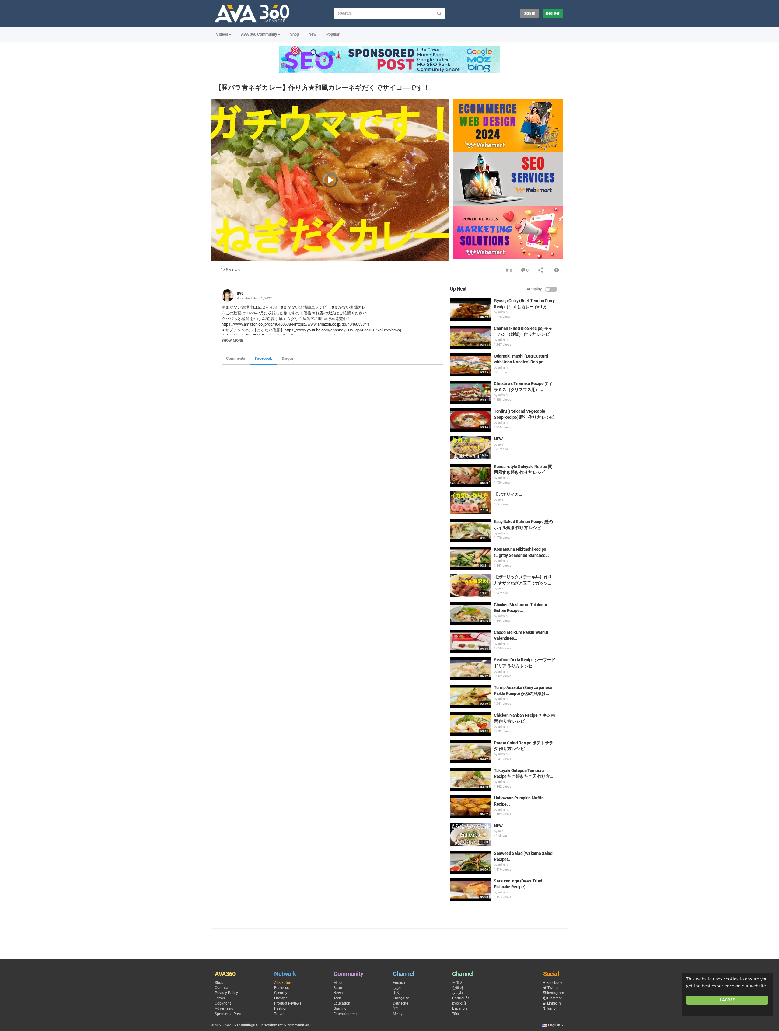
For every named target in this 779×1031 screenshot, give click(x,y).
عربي (397, 988)
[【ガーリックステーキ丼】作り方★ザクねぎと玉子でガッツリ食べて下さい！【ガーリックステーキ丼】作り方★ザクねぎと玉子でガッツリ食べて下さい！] (470, 585)
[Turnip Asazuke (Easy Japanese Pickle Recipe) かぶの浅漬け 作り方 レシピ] (470, 696)
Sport (338, 988)
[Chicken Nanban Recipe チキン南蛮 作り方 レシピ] (470, 724)
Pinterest (554, 998)
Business (281, 988)
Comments (235, 358)
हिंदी (395, 1008)
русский (459, 1003)
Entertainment (345, 1014)
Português (460, 998)
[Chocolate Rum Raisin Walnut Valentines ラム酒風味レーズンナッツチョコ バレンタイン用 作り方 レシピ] (470, 641)
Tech (337, 998)
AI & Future (283, 982)
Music (338, 982)
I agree (727, 999)
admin (503, 312)
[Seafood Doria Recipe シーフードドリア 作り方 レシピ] (470, 668)
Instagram (555, 993)
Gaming (340, 1008)
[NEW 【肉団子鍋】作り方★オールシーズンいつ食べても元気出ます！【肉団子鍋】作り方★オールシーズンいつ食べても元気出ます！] (470, 447)
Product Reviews (287, 1003)
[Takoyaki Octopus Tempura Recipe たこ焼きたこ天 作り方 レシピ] (470, 779)
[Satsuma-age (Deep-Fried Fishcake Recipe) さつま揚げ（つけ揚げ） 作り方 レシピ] (470, 889)
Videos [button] (222, 34)
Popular (333, 34)
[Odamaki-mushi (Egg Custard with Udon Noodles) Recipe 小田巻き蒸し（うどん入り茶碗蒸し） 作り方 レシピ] (470, 364)
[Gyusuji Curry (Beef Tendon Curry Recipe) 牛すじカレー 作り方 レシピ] (470, 309)
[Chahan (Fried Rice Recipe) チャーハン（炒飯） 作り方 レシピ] (470, 337)
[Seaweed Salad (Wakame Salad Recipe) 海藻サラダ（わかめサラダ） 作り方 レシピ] (470, 862)
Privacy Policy (226, 993)
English (399, 982)
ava (240, 293)
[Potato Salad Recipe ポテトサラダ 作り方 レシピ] (470, 751)
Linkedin (554, 1003)
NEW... (500, 438)
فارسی (457, 993)
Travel (279, 1014)
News (338, 993)
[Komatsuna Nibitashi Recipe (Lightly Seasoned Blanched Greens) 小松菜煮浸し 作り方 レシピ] (470, 558)
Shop (294, 34)
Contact (221, 988)
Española (460, 1008)
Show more (232, 340)
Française (401, 998)
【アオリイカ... (508, 494)
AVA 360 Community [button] (259, 34)
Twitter (553, 988)
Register (552, 13)
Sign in (529, 13)
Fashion (281, 1008)
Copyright (223, 1003)
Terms (220, 998)
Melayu (399, 1014)
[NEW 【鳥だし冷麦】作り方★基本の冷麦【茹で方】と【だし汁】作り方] (470, 834)
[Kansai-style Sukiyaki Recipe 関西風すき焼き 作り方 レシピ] (470, 475)
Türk (455, 1014)
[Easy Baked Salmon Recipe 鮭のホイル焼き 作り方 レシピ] (470, 530)
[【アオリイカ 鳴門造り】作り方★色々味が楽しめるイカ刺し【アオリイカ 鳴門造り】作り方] (470, 503)
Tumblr (552, 1008)
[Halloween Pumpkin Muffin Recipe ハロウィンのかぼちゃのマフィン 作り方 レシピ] (470, 806)
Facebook (263, 358)
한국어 (457, 988)
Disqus (288, 358)
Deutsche (400, 1003)
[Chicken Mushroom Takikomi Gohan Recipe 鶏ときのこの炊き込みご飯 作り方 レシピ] (470, 613)
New (312, 34)
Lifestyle (281, 998)
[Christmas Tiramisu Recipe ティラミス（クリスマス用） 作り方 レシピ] (470, 392)
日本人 (457, 982)
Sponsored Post (228, 1014)
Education (342, 1003)
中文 (396, 993)
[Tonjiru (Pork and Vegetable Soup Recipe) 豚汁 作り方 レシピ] (470, 420)
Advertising (224, 1008)
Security (280, 993)
